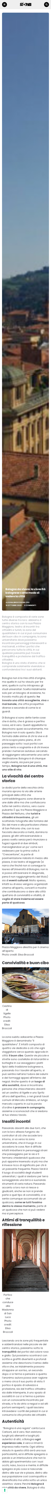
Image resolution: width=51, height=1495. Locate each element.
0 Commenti (30, 605)
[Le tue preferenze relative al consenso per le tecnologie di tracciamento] (4, 1490)
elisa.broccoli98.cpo (19, 602)
